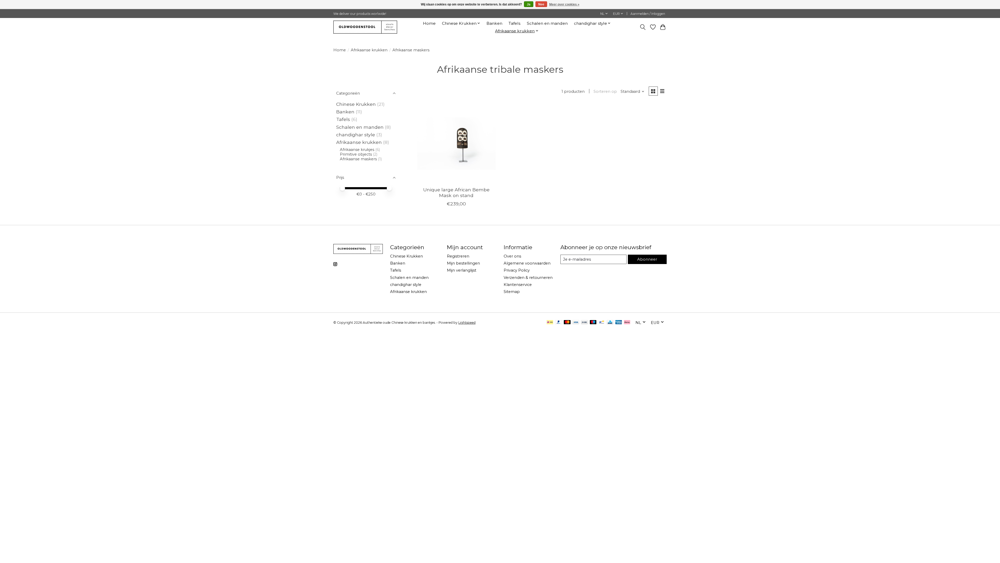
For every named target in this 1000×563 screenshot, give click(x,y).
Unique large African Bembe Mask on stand (456, 192)
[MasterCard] (567, 322)
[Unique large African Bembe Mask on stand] (456, 143)
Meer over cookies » (564, 4)
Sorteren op (605, 91)
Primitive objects (356, 154)
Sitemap (512, 291)
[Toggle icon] (643, 27)
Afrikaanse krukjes (357, 149)
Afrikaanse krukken (369, 50)
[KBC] (610, 322)
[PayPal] (558, 322)
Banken (494, 23)
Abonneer (647, 259)
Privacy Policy (517, 270)
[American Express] (618, 322)
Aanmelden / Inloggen (647, 14)
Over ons (512, 256)
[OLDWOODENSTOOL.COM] (365, 27)
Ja (528, 4)
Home (429, 23)
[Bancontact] (601, 322)
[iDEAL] (550, 322)
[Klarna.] (627, 322)
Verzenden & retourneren (528, 277)
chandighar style (356, 134)
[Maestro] (593, 322)
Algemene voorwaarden (527, 263)
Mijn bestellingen (463, 263)
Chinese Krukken (356, 104)
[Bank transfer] (584, 322)
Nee (541, 4)
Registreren (458, 256)
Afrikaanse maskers (358, 159)
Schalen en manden (547, 23)
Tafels (514, 23)
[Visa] (575, 322)
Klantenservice (518, 284)
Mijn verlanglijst (461, 270)
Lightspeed (467, 323)
